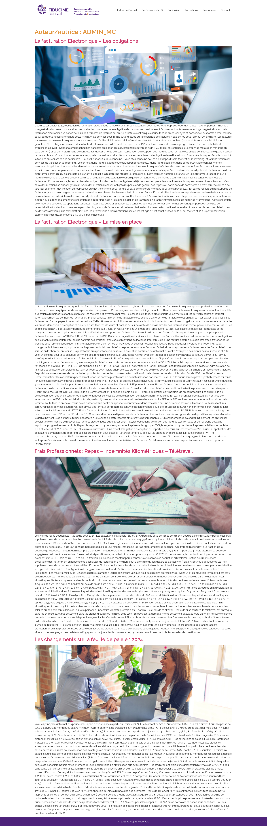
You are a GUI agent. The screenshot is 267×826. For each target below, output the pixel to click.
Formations (191, 10)
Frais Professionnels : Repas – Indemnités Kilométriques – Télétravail (114, 451)
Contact (225, 10)
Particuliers (174, 10)
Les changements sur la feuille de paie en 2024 (89, 639)
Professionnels (150, 10)
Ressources (209, 10)
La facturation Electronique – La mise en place (88, 222)
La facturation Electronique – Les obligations (86, 41)
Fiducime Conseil (127, 10)
